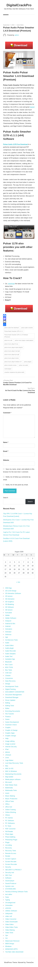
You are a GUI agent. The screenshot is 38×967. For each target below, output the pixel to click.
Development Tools (11, 686)
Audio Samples (10, 654)
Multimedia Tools (11, 790)
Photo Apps (9, 834)
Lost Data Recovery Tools (14, 763)
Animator (8, 632)
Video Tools (9, 933)
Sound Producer (10, 883)
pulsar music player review (11, 358)
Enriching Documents (12, 711)
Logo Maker (9, 760)
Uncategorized (10, 902)
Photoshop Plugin (11, 840)
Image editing (9, 741)
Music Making (10, 796)
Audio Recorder (10, 651)
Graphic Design (10, 736)
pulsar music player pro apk (11, 354)
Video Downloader (11, 922)
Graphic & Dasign (11, 730)
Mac (6, 766)
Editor (7, 708)
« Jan (18, 582)
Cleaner (8, 675)
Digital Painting (10, 689)
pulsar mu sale (8, 340)
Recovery (8, 848)
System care (9, 886)
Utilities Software (11, 911)
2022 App (8, 588)
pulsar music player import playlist (13, 347)
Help (6, 738)
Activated (8, 613)
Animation (8, 629)
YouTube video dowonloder (14, 952)
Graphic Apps (10, 733)
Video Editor (9, 924)
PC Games (9, 818)
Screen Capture (10, 859)
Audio (7, 643)
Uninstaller (9, 905)
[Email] (19, 321)
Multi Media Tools (11, 785)
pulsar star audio (23, 365)
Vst (6, 938)
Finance (8, 716)
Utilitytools (9, 913)
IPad (6, 749)
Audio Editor (20, 25)
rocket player (7, 368)
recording (8, 845)
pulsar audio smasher (27, 327)
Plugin (7, 842)
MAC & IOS (9, 768)
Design (7, 684)
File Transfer (9, 714)
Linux (7, 757)
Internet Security (11, 747)
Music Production (11, 799)
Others (7, 815)
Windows (8, 946)
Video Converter (10, 919)
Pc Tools (8, 826)
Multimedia (9, 788)
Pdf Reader (9, 831)
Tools (7, 897)
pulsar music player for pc (11, 344)
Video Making (10, 930)
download (11, 284)
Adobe (7, 615)
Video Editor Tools (11, 927)
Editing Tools (9, 705)
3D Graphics (9, 602)
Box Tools (8, 670)
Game (7, 719)
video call (8, 916)
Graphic (8, 727)
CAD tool (8, 673)
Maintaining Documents (13, 774)
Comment (7, 413)
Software (8, 878)
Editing (7, 703)
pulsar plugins (27, 361)
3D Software (9, 607)
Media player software (12, 779)
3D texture (8, 610)
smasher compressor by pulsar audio (14, 372)
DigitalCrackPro (19, 5)
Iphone (7, 752)
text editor (8, 894)
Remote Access (10, 853)
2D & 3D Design (10, 591)
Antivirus (8, 634)
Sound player (9, 881)
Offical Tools (9, 801)
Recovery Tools (10, 851)
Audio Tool (8, 656)
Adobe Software (10, 618)
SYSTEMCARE (10, 889)
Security (8, 867)
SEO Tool (8, 875)
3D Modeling (9, 604)
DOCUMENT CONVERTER (14, 692)
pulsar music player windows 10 (12, 361)
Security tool (9, 872)
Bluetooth (8, 662)
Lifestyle (8, 755)
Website (6, 460)
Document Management (13, 695)
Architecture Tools (11, 640)
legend (32, 107)
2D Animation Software (13, 593)
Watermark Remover (12, 941)
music (7, 793)
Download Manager (11, 697)
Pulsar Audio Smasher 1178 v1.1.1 (13, 331)
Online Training (10, 809)
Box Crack (9, 664)
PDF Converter (10, 829)
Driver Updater (10, 700)
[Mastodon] (19, 318)
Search (5, 497)
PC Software (9, 820)
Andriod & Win (10, 623)
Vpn (6, 935)
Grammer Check (11, 725)
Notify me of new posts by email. (17, 485)
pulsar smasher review (10, 365)
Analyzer (8, 621)
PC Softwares (10, 823)
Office (7, 804)
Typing (7, 900)
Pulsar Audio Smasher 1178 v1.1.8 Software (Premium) (16, 336)
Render (7, 856)
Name (5, 442)
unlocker (8, 908)
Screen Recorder (11, 864)
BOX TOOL (9, 667)
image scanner (10, 744)
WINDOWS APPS (11, 949)
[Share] (19, 324)
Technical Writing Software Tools (16, 892)
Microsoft (8, 782)
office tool (8, 807)
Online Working (10, 812)
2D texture (8, 596)
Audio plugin (9, 648)
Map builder (9, 777)
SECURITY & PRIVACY (13, 870)
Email (5, 451)
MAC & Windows (11, 771)
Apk (6, 637)
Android (8, 626)
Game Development (12, 722)
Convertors (9, 678)
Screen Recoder (10, 861)
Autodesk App (10, 659)
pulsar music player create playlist (24, 340)
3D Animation (9, 599)
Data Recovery (10, 681)
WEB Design (9, 943)
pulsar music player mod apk (12, 351)
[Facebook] (19, 315)
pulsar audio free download (11, 327)
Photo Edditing (10, 837)
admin (17, 35)
